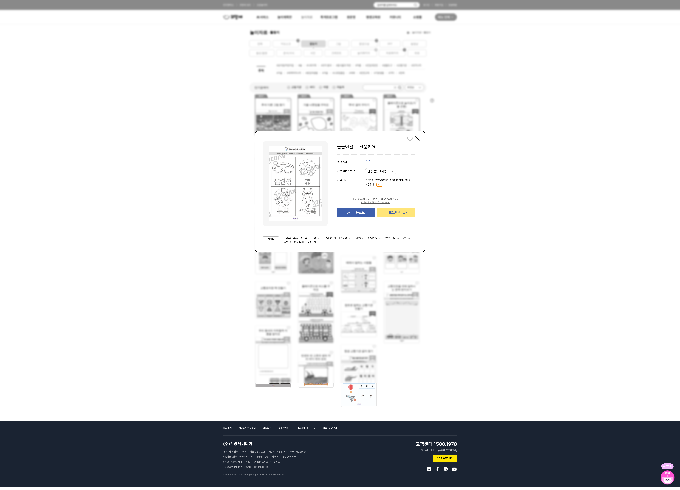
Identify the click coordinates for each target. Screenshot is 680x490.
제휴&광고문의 (330, 428)
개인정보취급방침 (247, 428)
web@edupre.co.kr (257, 467)
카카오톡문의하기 (444, 458)
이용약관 (267, 428)
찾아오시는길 (284, 428)
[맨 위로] (667, 466)
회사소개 (227, 428)
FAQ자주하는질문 (307, 428)
